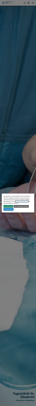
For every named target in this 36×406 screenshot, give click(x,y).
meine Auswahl (8, 209)
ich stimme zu (8, 206)
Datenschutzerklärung (22, 201)
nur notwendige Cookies (21, 206)
